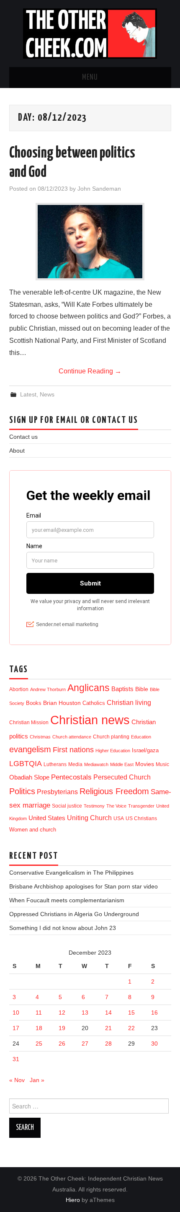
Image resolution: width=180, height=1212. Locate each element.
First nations (73, 750)
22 (131, 1028)
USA (118, 818)
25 (39, 1043)
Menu (90, 77)
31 (16, 1059)
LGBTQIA (25, 763)
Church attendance (71, 736)
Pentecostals (71, 777)
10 (16, 1012)
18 (39, 1028)
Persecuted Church (122, 777)
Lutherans (55, 764)
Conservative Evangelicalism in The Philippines (71, 872)
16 (154, 1012)
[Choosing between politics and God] (90, 241)
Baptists (122, 688)
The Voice (116, 805)
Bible (141, 689)
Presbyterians (57, 791)
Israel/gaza (145, 750)
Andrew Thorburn (48, 689)
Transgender (141, 805)
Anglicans (88, 687)
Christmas (40, 736)
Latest (28, 394)
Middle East (122, 764)
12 (62, 1012)
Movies (144, 764)
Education (141, 736)
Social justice (67, 806)
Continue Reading (90, 371)
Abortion (18, 689)
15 (131, 1012)
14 (108, 1012)
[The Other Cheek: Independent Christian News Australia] (90, 32)
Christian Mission (29, 722)
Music (162, 764)
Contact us (23, 436)
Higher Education (112, 750)
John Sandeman (99, 188)
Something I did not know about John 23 (62, 928)
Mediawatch (96, 764)
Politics (22, 791)
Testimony (94, 805)
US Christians (141, 818)
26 (62, 1043)
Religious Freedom (114, 791)
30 (154, 1043)
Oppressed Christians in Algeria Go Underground (74, 914)
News (47, 394)
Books (33, 703)
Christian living (129, 702)
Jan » (37, 1080)
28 (108, 1043)
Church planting (111, 736)
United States (46, 818)
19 (62, 1028)
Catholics (93, 703)
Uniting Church (89, 817)
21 (108, 1028)
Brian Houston (62, 702)
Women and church (32, 830)
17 (16, 1028)
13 (85, 1012)
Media (75, 764)
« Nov (17, 1080)
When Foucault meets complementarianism (66, 900)
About (17, 450)
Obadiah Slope (29, 777)
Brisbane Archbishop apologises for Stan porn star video (83, 886)
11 (39, 1012)
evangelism (30, 749)
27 (85, 1043)
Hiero (73, 1199)
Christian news (90, 720)
